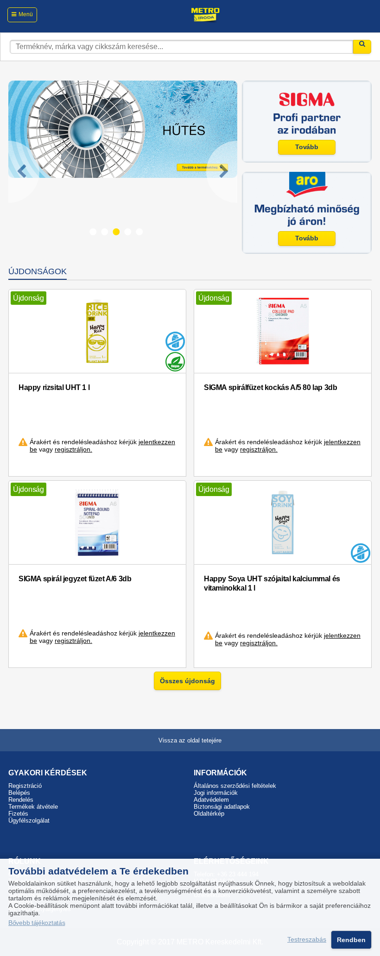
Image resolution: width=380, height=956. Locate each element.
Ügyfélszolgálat (29, 820)
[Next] (221, 172)
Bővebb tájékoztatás (36, 922)
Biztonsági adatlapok (222, 806)
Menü (26, 14)
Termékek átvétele (33, 806)
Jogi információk (216, 792)
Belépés (19, 792)
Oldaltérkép (209, 813)
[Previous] (23, 172)
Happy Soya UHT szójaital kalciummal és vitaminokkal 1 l (272, 583)
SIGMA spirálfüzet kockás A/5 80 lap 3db (270, 387)
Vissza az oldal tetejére (190, 740)
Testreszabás (306, 940)
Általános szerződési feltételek (235, 785)
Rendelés (20, 799)
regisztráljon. (73, 449)
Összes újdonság (187, 681)
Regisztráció (25, 785)
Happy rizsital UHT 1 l (54, 387)
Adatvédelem (211, 799)
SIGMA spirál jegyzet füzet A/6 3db (75, 579)
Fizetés (18, 813)
